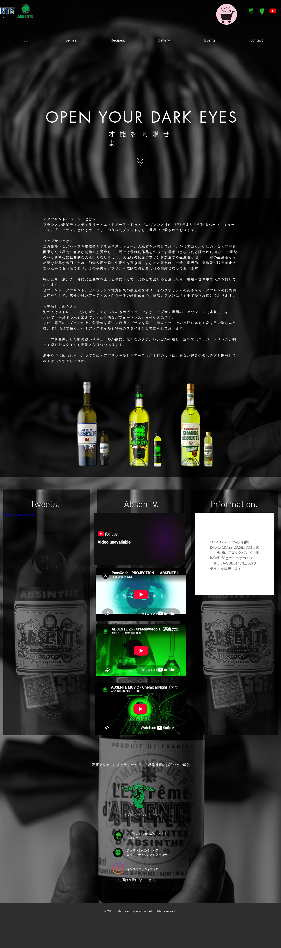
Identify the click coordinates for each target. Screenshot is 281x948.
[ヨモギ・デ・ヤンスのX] (262, 11)
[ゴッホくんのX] (251, 11)
